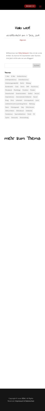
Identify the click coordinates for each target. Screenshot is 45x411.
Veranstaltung (24, 117)
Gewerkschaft (9, 93)
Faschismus (34, 86)
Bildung (28, 83)
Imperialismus (9, 97)
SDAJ (24, 398)
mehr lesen (13, 225)
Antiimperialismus (10, 80)
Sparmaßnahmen (20, 114)
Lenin (37, 100)
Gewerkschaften (21, 93)
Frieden (32, 90)
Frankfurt (25, 90)
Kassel (35, 97)
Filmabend (8, 90)
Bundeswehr (9, 86)
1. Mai (7, 76)
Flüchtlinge (17, 90)
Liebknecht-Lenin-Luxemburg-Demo (16, 104)
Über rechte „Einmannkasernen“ (20, 342)
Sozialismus (9, 114)
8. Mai (13, 76)
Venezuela (14, 117)
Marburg (32, 104)
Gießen (30, 93)
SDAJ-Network (23, 53)
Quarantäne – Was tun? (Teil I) (20, 275)
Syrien (7, 117)
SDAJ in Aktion (9, 111)
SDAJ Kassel (20, 111)
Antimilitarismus (24, 80)
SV (34, 114)
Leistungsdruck (28, 100)
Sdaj (22, 107)
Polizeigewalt (15, 107)
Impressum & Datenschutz (24, 401)
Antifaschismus (21, 76)
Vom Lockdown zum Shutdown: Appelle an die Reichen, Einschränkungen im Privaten (21, 190)
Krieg (7, 100)
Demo (22, 86)
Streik (29, 114)
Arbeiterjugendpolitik (11, 83)
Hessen (37, 93)
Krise (12, 100)
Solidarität (29, 111)
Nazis (7, 107)
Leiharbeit (19, 100)
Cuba (16, 86)
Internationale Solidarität (23, 97)
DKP (27, 86)
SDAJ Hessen (30, 107)
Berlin (22, 83)
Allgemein (23, 40)
